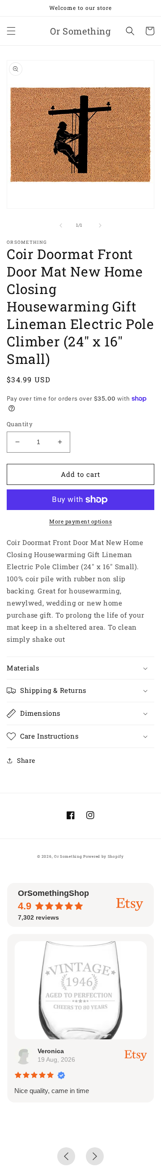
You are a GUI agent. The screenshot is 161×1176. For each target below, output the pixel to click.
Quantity (20, 424)
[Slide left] (61, 225)
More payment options (80, 521)
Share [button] (26, 760)
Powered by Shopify (103, 856)
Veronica (51, 1051)
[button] (11, 31)
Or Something (68, 856)
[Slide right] (100, 225)
